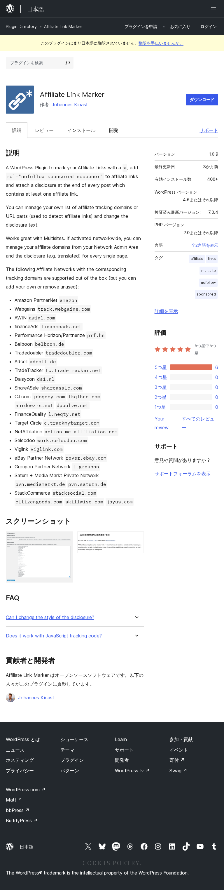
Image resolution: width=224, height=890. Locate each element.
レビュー (44, 130)
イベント (178, 750)
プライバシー (20, 770)
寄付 (177, 760)
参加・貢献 (181, 739)
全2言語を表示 (204, 245)
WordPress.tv (132, 770)
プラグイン (72, 760)
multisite (208, 270)
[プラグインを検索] (68, 63)
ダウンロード (202, 99)
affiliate (197, 258)
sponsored (206, 294)
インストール (81, 130)
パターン (69, 770)
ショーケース (74, 739)
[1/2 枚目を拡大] (65, 539)
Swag (178, 770)
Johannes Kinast (70, 104)
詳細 (16, 130)
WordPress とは (23, 739)
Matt (14, 800)
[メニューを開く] (214, 9)
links (212, 258)
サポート (209, 130)
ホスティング (20, 760)
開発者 (122, 760)
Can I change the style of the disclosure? (50, 617)
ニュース (15, 750)
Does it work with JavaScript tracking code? (54, 636)
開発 (113, 130)
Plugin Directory (21, 26)
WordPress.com (26, 789)
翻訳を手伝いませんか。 (161, 43)
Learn (121, 739)
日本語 (27, 847)
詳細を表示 (166, 311)
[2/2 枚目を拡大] (136, 539)
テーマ (67, 750)
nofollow (208, 282)
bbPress (17, 810)
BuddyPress (22, 820)
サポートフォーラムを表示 (183, 474)
